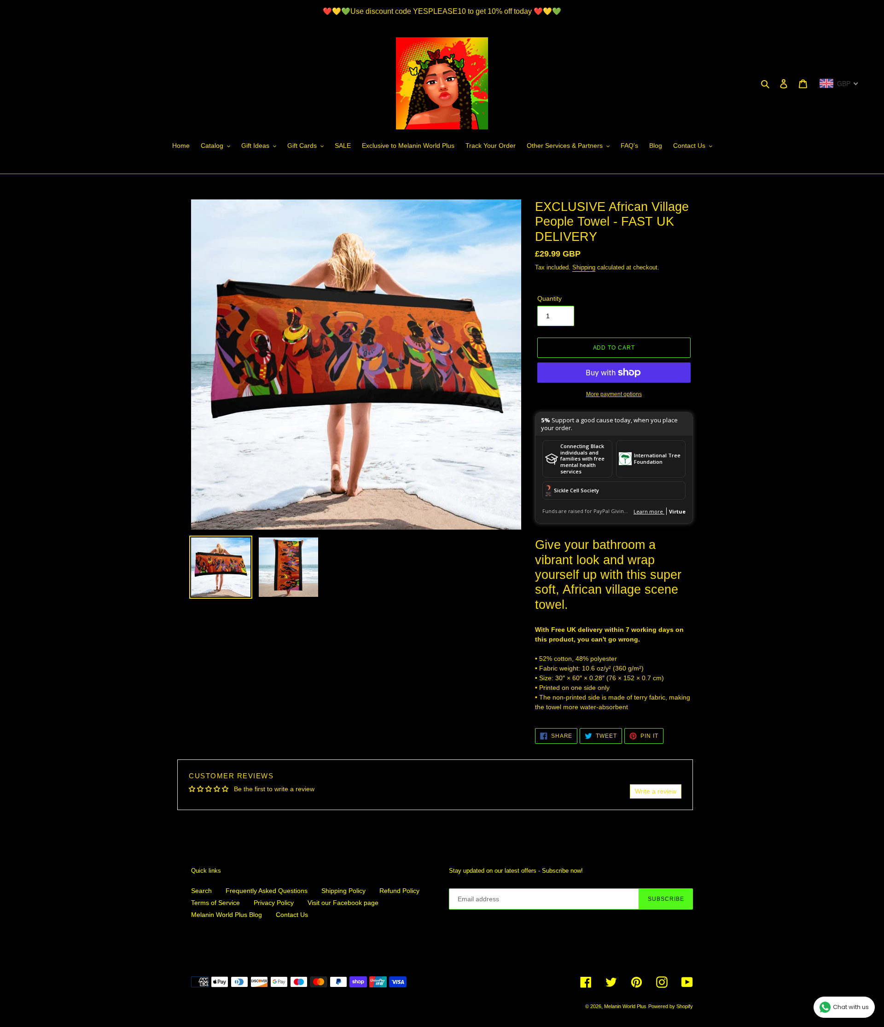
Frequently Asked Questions (267, 890)
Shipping (583, 267)
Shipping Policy (343, 890)
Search (201, 890)
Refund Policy (399, 890)
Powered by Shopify (670, 1006)
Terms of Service (215, 902)
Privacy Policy (274, 902)
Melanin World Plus (625, 1006)
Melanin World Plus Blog (226, 914)
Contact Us (292, 914)
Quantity (549, 298)
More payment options (614, 394)
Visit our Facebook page (343, 902)
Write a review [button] (655, 791)
